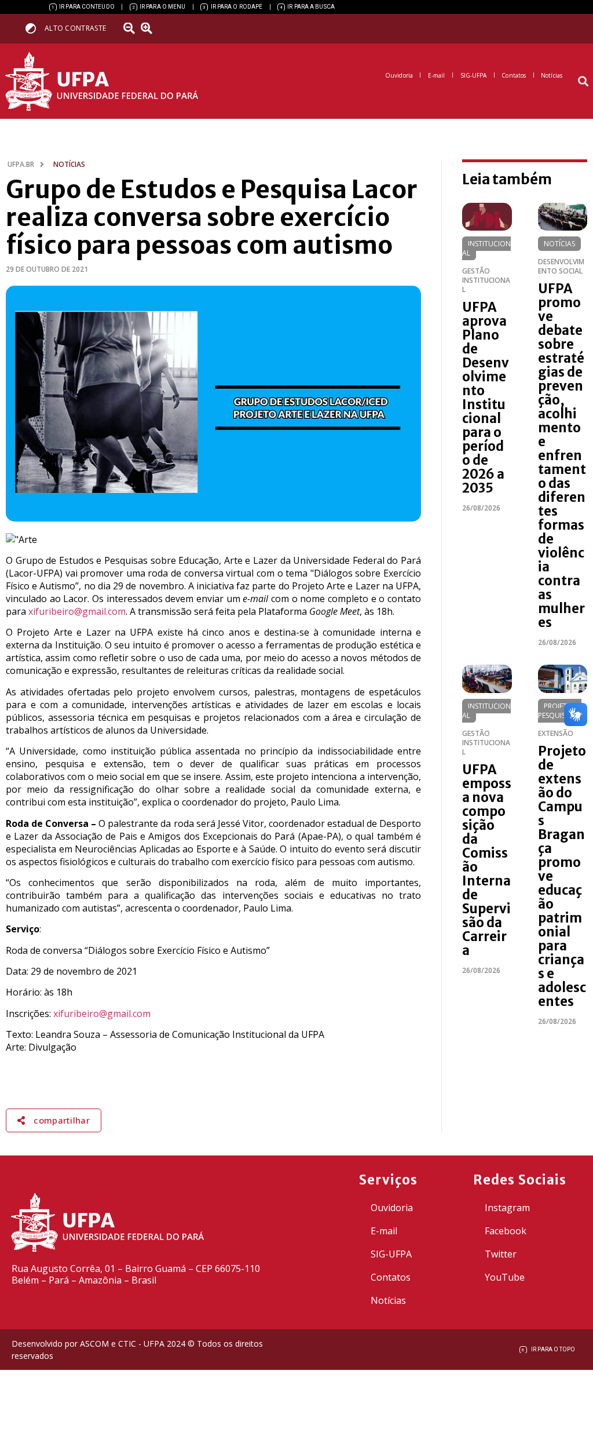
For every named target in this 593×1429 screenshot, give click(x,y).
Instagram (507, 1207)
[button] (583, 81)
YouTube (505, 1277)
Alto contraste (75, 28)
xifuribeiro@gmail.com (77, 611)
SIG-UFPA (391, 1254)
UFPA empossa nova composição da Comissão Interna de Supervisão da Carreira (486, 859)
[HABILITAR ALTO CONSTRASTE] (34, 28)
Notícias (559, 244)
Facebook (505, 1230)
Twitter (501, 1254)
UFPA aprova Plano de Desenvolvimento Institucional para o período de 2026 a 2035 (485, 397)
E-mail (384, 1230)
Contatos (391, 1277)
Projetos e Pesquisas (559, 710)
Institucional (486, 248)
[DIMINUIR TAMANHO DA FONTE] (130, 28)
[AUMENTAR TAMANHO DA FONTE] (150, 28)
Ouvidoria (392, 1207)
